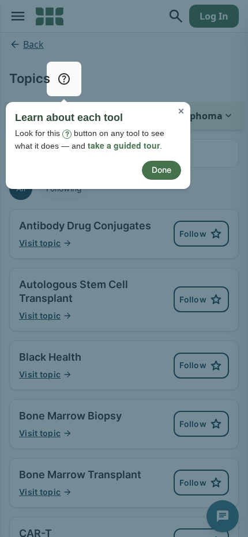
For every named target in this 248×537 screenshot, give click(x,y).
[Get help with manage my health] (64, 79)
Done (161, 170)
